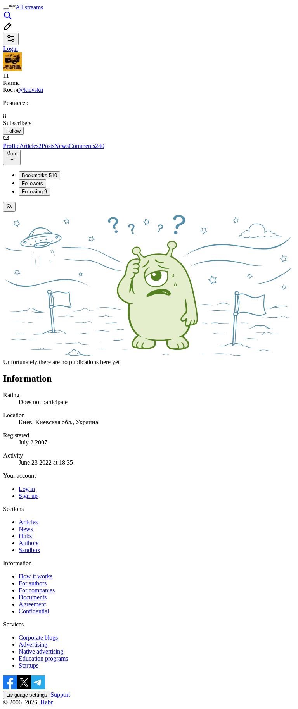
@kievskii (30, 89)
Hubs (25, 536)
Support (60, 694)
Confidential (34, 611)
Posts (48, 146)
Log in (27, 488)
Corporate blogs (38, 637)
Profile (11, 146)
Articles (30, 146)
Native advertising (41, 651)
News (61, 146)
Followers (32, 183)
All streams (29, 7)
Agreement (32, 604)
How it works (35, 576)
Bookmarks (39, 175)
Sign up (28, 495)
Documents (33, 597)
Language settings (26, 695)
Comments (86, 146)
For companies (37, 590)
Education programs (43, 658)
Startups (28, 665)
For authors (33, 583)
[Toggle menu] (6, 9)
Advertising (33, 644)
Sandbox (29, 550)
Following (34, 191)
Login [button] (10, 48)
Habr (46, 702)
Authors (28, 543)
